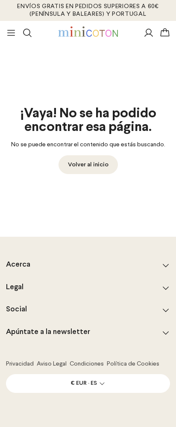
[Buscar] (27, 33)
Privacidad (20, 364)
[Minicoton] (88, 31)
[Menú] (11, 33)
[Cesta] (165, 33)
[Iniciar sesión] (149, 33)
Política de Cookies (133, 364)
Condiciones (87, 364)
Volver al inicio (88, 165)
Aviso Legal (52, 364)
